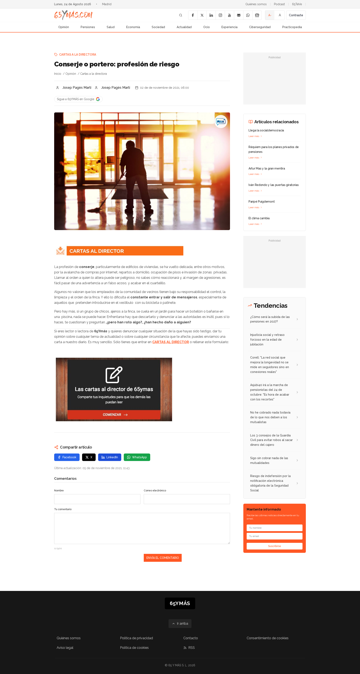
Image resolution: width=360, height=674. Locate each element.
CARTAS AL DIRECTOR (170, 342)
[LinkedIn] (211, 15)
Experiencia (229, 27)
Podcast (279, 4)
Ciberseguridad (260, 27)
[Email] (238, 15)
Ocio (206, 27)
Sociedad (158, 27)
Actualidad (184, 27)
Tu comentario (62, 509)
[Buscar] (180, 15)
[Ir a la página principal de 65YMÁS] (73, 15)
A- (269, 15)
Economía (133, 27)
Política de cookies (134, 648)
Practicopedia (292, 27)
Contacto (190, 638)
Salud (111, 27)
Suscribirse (274, 546)
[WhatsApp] (247, 15)
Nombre (59, 490)
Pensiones (88, 27)
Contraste (296, 15)
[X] (201, 15)
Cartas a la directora (77, 54)
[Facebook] (192, 15)
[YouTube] (229, 15)
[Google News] (256, 15)
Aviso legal (65, 648)
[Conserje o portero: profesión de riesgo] (221, 121)
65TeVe (297, 4)
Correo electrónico (155, 490)
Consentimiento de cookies (268, 638)
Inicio (57, 73)
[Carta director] (142, 389)
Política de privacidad (136, 638)
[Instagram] (220, 15)
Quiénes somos (256, 4)
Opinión (63, 27)
